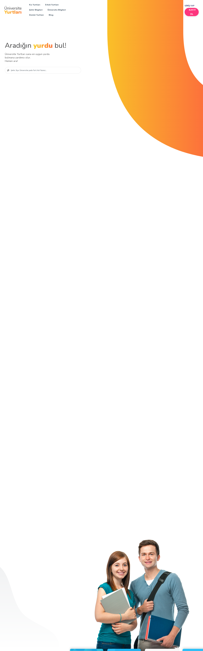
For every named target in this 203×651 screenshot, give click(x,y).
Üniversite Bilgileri (57, 10)
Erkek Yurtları (52, 4)
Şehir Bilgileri (36, 10)
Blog (51, 15)
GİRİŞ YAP (189, 5)
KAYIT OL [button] (192, 12)
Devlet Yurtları (36, 15)
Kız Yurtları (34, 4)
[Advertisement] (129, 9)
